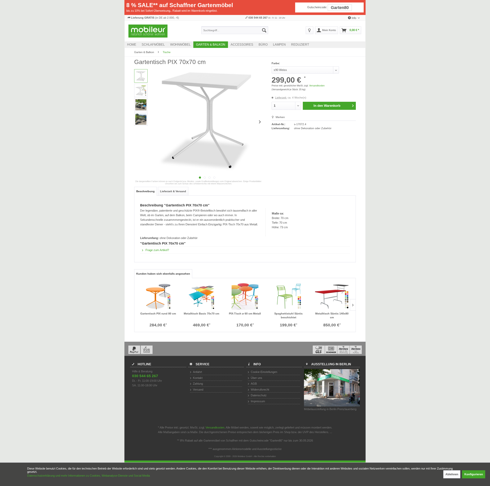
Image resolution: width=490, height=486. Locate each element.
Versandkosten (317, 85)
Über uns (256, 377)
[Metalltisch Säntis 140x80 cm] (332, 296)
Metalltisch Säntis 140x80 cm (332, 315)
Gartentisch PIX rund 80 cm (158, 313)
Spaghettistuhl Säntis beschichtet (288, 315)
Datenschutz (258, 395)
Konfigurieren (473, 474)
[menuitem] (234, 30)
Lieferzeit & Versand (173, 191)
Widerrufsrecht (259, 389)
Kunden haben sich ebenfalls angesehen (163, 273)
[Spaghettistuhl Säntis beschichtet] (288, 296)
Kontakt (197, 377)
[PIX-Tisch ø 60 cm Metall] (245, 296)
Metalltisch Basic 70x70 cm (201, 313)
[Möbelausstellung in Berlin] (332, 387)
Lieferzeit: (281, 97)
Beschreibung (145, 191)
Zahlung (197, 383)
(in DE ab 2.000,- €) (155, 17)
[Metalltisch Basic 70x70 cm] (201, 296)
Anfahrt (197, 372)
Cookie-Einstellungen (263, 372)
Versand (197, 389)
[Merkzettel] (309, 30)
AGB (253, 383)
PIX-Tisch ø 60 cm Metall (245, 313)
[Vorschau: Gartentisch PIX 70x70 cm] (141, 76)
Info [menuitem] (354, 18)
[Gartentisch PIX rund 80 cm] (158, 296)
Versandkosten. (215, 427)
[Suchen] (264, 30)
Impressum (257, 401)
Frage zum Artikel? (157, 250)
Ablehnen (451, 474)
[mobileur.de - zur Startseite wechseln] (147, 31)
